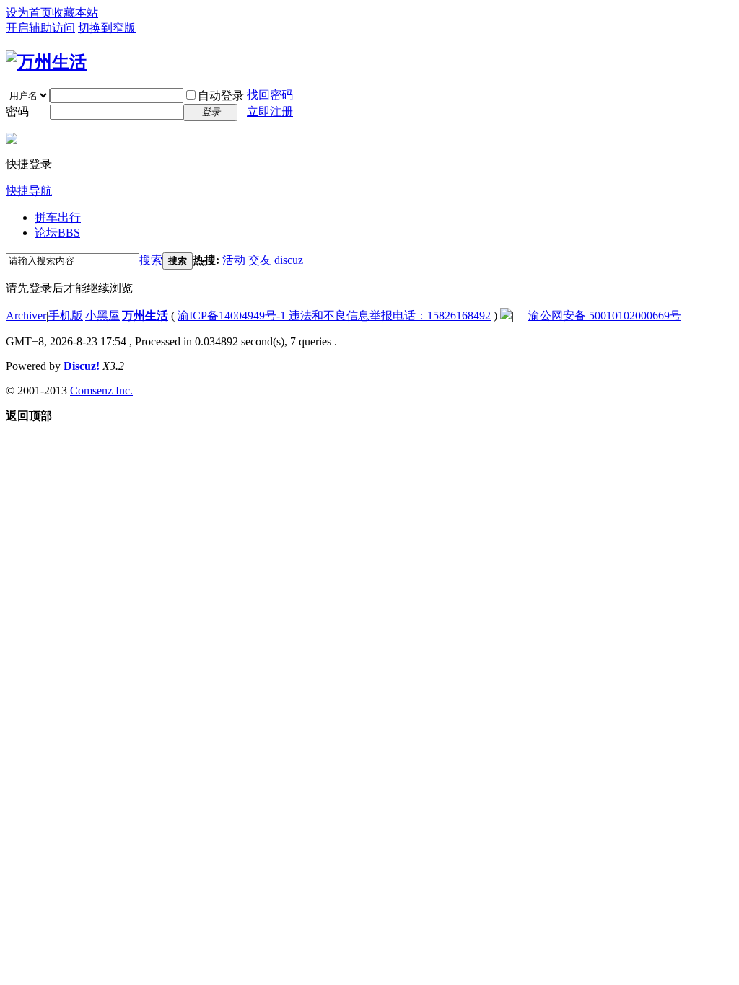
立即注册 (270, 111)
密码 (17, 111)
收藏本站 (75, 12)
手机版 (65, 315)
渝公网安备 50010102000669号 (604, 315)
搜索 (150, 260)
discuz (288, 260)
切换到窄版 (107, 28)
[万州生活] (46, 62)
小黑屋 (102, 315)
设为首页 (29, 12)
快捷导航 (29, 191)
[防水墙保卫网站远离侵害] (506, 315)
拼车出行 (58, 217)
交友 (259, 260)
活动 (233, 260)
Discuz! (82, 366)
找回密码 (270, 95)
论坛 (57, 232)
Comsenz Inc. (101, 390)
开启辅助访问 (40, 28)
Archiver (26, 315)
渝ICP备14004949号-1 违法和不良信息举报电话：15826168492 (334, 315)
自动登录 (221, 95)
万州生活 (145, 315)
